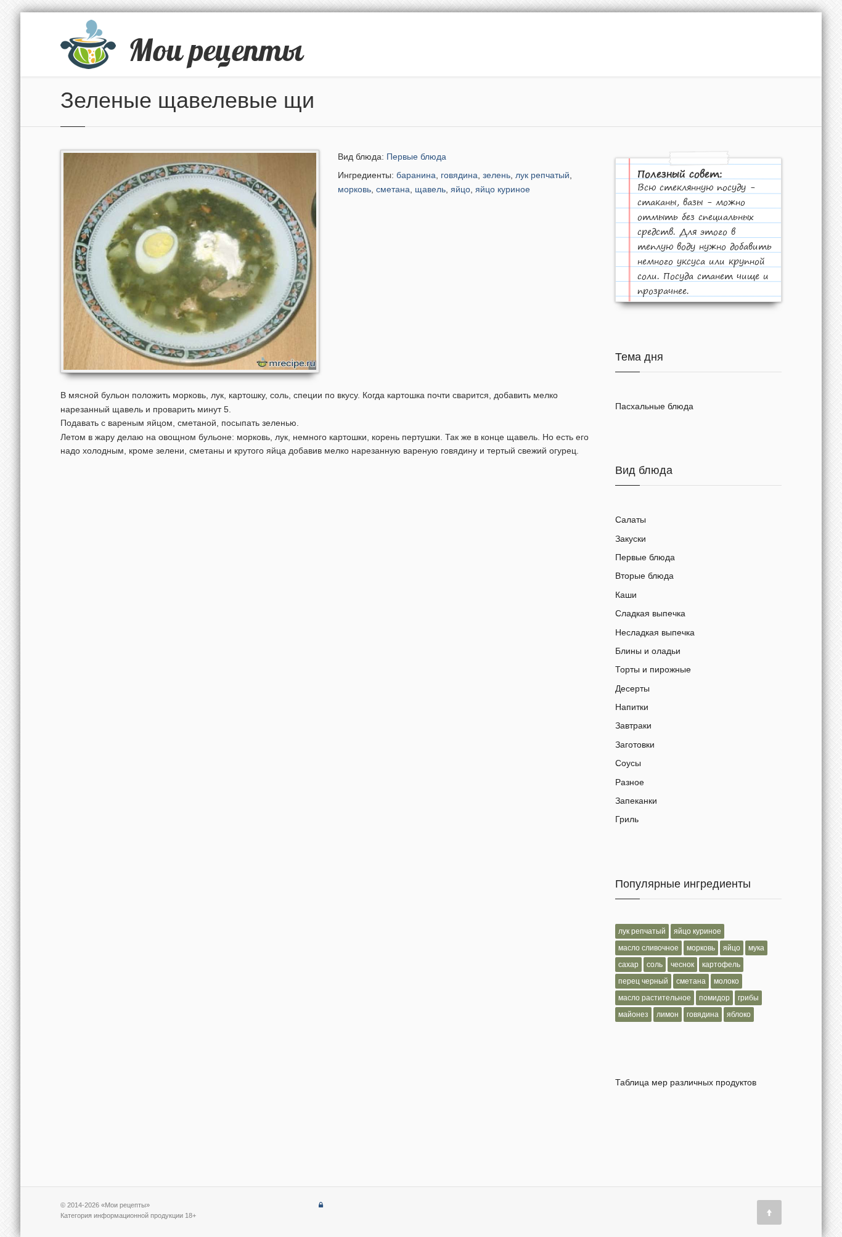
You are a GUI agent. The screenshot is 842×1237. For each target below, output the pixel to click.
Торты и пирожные (653, 669)
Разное (629, 782)
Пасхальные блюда (654, 406)
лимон (667, 1014)
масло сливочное (648, 948)
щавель (430, 189)
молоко (726, 981)
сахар (628, 964)
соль (655, 964)
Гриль (627, 819)
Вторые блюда (644, 576)
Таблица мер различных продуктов (685, 1082)
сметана (393, 189)
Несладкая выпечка (655, 632)
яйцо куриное (502, 189)
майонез (633, 1014)
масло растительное (654, 998)
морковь (354, 189)
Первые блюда (416, 156)
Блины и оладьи (648, 651)
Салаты (630, 520)
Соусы (628, 763)
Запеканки (636, 801)
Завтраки (633, 725)
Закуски (630, 539)
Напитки (631, 707)
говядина (459, 175)
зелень (496, 175)
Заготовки (635, 744)
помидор (714, 998)
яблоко (739, 1014)
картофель (721, 964)
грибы (748, 998)
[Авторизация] (321, 1205)
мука (756, 948)
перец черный (643, 981)
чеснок (682, 964)
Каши (626, 595)
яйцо (460, 189)
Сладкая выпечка (650, 613)
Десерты (632, 688)
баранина (416, 175)
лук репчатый (542, 175)
